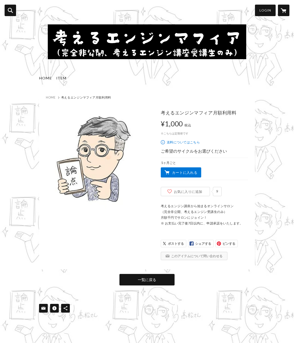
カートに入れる (184, 172)
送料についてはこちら (183, 142)
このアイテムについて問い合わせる (197, 256)
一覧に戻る (147, 279)
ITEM (61, 78)
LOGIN (265, 10)
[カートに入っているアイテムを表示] (283, 10)
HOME (45, 78)
